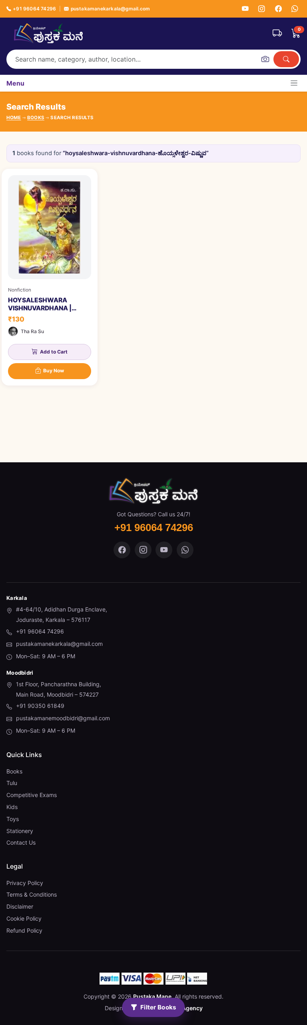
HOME (13, 117)
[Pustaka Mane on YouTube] (163, 549)
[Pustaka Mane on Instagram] (143, 549)
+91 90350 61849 (40, 705)
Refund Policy (24, 930)
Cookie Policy (24, 918)
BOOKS (35, 117)
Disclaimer (19, 906)
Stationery (19, 830)
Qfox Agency (185, 1008)
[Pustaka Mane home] (48, 33)
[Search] (286, 59)
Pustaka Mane (152, 996)
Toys (12, 818)
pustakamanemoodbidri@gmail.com (63, 718)
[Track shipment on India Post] (277, 33)
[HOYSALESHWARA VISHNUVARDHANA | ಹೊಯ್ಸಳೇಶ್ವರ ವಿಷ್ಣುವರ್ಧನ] (50, 277)
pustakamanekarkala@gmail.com (110, 9)
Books (14, 771)
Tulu (11, 782)
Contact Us (21, 842)
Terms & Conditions (31, 894)
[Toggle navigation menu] (294, 83)
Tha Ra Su (32, 331)
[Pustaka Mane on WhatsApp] (185, 549)
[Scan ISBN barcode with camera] (265, 59)
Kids (12, 806)
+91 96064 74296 (34, 9)
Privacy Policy (24, 882)
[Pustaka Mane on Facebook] (122, 549)
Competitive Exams (31, 794)
